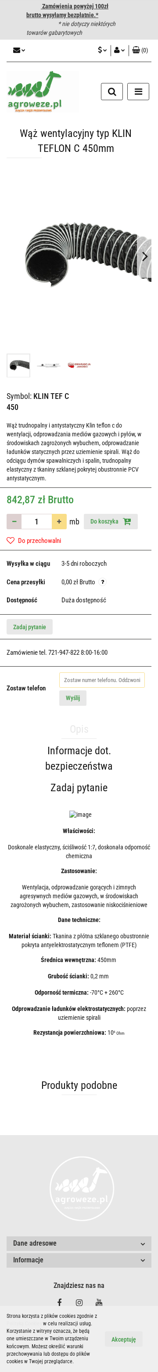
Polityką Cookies (24, 1323)
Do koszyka (105, 521)
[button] (140, 51)
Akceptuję (123, 1339)
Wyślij (73, 697)
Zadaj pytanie (29, 627)
